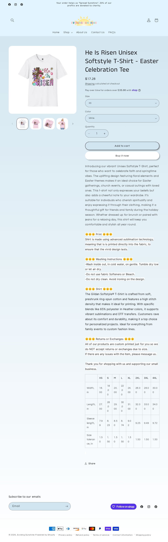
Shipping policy (143, 535)
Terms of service (101, 535)
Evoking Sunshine (26, 535)
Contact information (123, 535)
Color (88, 111)
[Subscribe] (66, 506)
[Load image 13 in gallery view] (62, 123)
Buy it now (122, 155)
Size (87, 96)
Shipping (90, 84)
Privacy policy (65, 535)
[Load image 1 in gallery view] (22, 123)
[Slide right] (72, 123)
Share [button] (91, 463)
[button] (12, 20)
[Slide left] (12, 123)
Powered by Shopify (45, 535)
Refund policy (83, 535)
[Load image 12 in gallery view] (49, 123)
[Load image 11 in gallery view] (36, 123)
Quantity (90, 127)
